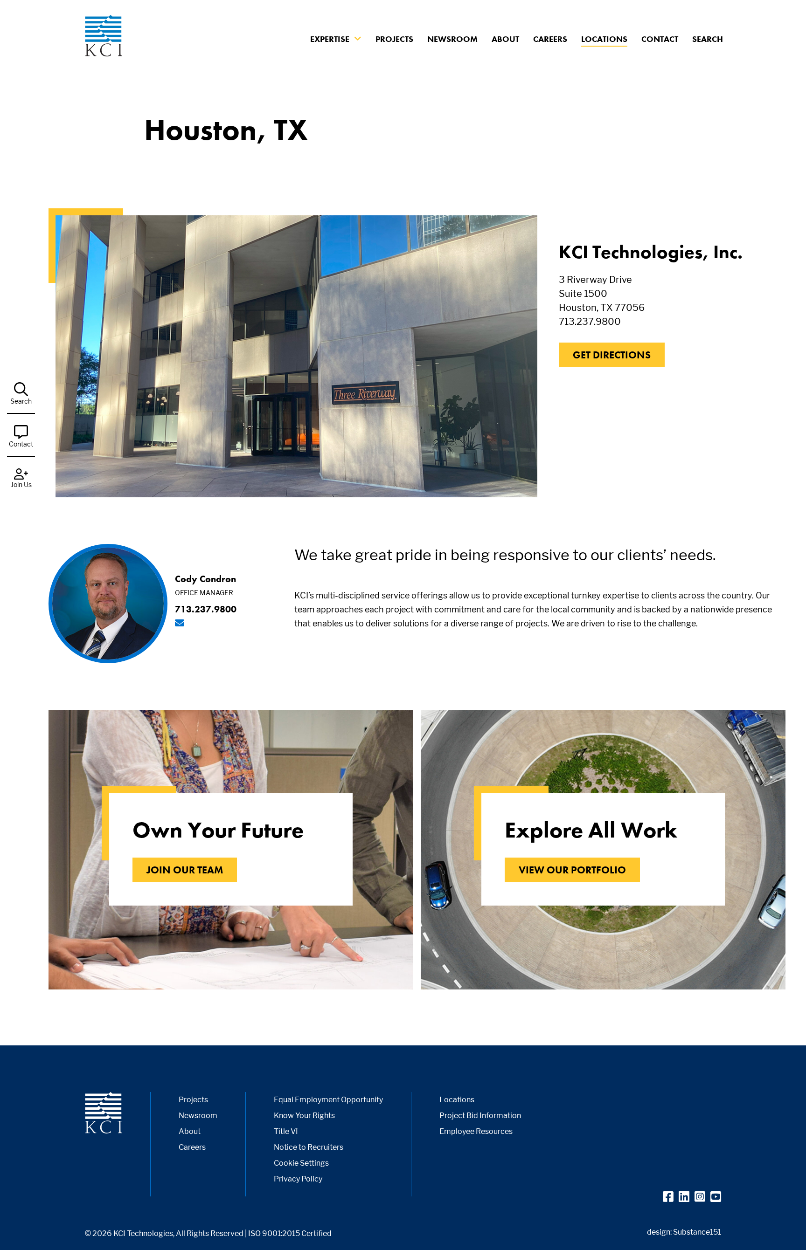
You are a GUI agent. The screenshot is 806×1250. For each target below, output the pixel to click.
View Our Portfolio (572, 870)
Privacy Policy (298, 1178)
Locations (604, 39)
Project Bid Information (480, 1115)
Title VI (286, 1131)
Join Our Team (184, 870)
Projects (394, 39)
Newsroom (452, 39)
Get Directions (612, 355)
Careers (550, 39)
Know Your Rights (304, 1115)
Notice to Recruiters (308, 1147)
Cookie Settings (301, 1163)
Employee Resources (476, 1131)
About (505, 39)
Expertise (329, 39)
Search (707, 39)
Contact (659, 39)
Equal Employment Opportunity (328, 1099)
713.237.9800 (590, 321)
